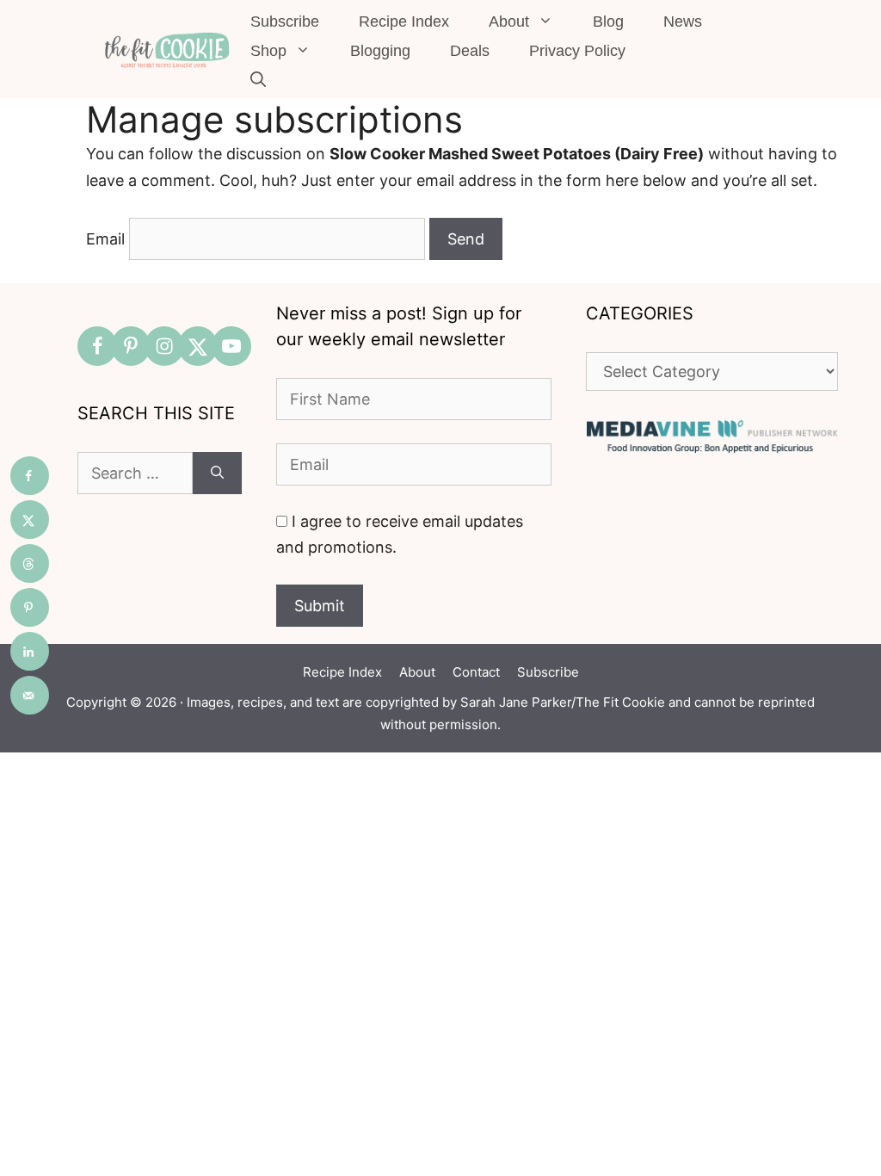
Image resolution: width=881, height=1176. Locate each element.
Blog (608, 21)
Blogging (380, 50)
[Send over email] (29, 695)
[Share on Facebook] (29, 475)
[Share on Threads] (29, 563)
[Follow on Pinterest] (131, 346)
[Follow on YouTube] (231, 346)
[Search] (217, 473)
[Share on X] (29, 519)
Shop (268, 50)
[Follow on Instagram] (164, 346)
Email (105, 239)
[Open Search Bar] (258, 80)
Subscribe (284, 21)
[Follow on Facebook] (97, 346)
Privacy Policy (577, 50)
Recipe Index (404, 21)
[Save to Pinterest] (29, 607)
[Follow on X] (198, 346)
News (682, 21)
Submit (319, 606)
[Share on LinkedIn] (29, 651)
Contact (476, 672)
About (509, 21)
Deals (470, 50)
